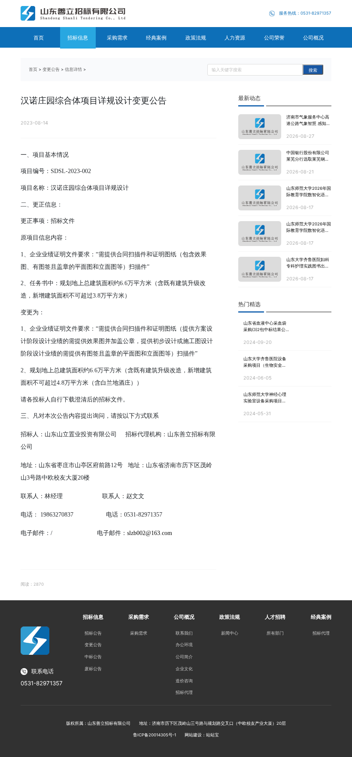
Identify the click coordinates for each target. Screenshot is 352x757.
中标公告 (93, 656)
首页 (33, 69)
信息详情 (73, 69)
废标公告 (93, 668)
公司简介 (184, 656)
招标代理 (184, 692)
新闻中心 (229, 633)
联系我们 (184, 633)
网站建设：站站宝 (202, 735)
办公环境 (184, 644)
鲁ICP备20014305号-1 (154, 735)
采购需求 (138, 633)
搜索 (313, 70)
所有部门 (275, 633)
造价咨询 (184, 680)
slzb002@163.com (149, 533)
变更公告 (51, 69)
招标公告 (93, 633)
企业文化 (184, 668)
